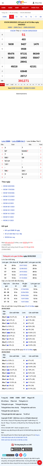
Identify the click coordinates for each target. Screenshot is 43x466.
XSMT (17, 7)
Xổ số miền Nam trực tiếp (13, 234)
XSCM (13, 31)
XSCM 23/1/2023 (8, 210)
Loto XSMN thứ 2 (18, 141)
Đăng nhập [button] (38, 3)
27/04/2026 (25, 289)
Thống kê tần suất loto (28, 407)
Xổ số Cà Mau (29, 306)
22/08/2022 (23, 268)
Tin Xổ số (26, 414)
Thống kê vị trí (23, 401)
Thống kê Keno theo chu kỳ (10, 407)
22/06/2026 (25, 292)
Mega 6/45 (30, 398)
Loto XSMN (6, 141)
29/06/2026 (25, 295)
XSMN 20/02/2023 (29, 27)
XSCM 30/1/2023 (8, 207)
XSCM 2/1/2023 (8, 220)
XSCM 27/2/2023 (29, 88)
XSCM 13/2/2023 (16, 88)
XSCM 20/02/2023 (29, 31)
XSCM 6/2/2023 (8, 203)
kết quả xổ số (9, 242)
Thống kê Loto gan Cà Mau (13, 256)
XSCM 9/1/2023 (8, 217)
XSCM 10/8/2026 (8, 193)
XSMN (10, 7)
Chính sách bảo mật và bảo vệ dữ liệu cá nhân (14, 440)
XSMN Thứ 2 (18, 27)
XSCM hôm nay (10, 237)
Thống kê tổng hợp (21, 404)
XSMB (3, 7)
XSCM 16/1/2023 (8, 214)
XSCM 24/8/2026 (8, 186)
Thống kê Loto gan (7, 404)
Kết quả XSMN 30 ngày (12, 230)
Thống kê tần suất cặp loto (10, 411)
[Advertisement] (21, 116)
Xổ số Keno (5, 401)
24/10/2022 (23, 272)
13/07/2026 (25, 299)
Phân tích (35, 7)
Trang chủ (4, 398)
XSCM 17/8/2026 (8, 189)
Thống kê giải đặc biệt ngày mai (11, 414)
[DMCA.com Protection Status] (8, 455)
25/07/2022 (23, 265)
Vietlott (25, 7)
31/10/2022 (23, 278)
